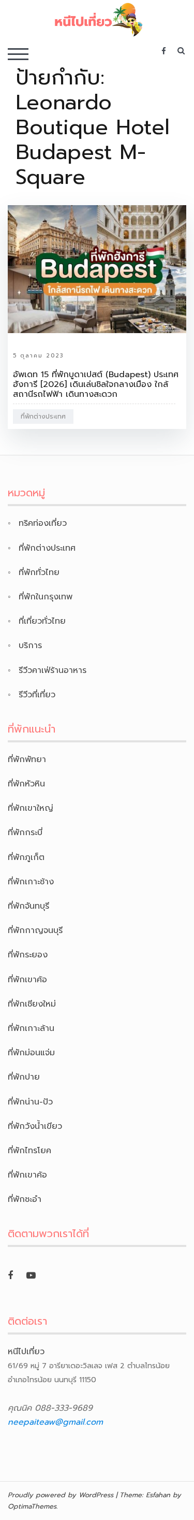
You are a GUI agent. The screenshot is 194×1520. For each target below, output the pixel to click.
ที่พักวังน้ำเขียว (35, 1126)
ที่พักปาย (24, 1077)
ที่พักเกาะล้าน (31, 1028)
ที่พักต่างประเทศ (43, 416)
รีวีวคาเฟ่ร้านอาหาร (52, 670)
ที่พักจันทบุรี (28, 906)
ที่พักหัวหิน (26, 784)
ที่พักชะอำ (24, 1199)
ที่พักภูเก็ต (26, 857)
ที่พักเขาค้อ (27, 979)
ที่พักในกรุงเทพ (45, 597)
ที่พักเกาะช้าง (31, 882)
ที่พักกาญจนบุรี (35, 930)
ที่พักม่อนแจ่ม (31, 1052)
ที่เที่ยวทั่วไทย (42, 621)
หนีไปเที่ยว (26, 1351)
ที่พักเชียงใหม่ (32, 1004)
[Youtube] (31, 1275)
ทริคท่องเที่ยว (43, 523)
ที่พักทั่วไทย (39, 572)
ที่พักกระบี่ (25, 832)
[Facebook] (10, 1275)
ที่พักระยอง (28, 955)
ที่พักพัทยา (27, 759)
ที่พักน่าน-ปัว (30, 1102)
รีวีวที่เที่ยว (37, 695)
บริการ (30, 645)
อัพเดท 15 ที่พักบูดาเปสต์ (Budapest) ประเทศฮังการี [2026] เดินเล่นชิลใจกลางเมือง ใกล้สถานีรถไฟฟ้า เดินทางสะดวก (95, 384)
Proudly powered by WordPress (60, 1495)
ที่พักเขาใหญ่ (30, 808)
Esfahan (158, 1495)
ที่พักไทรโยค (29, 1150)
